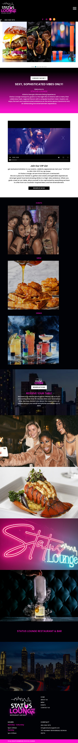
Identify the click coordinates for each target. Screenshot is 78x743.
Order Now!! (39, 78)
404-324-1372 (9, 20)
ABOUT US (44, 700)
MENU (42, 702)
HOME (43, 697)
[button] (32, 66)
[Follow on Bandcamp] (50, 19)
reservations (39, 387)
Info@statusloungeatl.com (50, 728)
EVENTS (43, 705)
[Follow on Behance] (54, 19)
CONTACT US (45, 708)
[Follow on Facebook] (42, 19)
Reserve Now (39, 188)
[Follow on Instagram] (46, 19)
